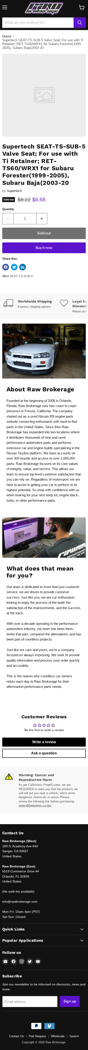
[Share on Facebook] (5, 267)
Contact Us (16, 1036)
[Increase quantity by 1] (42, 218)
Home (6, 36)
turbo (10, 500)
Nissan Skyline (18, 453)
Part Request (37, 1036)
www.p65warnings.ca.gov (35, 805)
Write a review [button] (44, 742)
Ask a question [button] (44, 753)
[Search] (80, 22)
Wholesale (58, 1036)
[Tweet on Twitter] (14, 267)
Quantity (8, 209)
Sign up (69, 1001)
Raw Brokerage (29, 406)
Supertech (14, 191)
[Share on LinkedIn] (22, 267)
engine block (68, 495)
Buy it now (44, 248)
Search (74, 1036)
